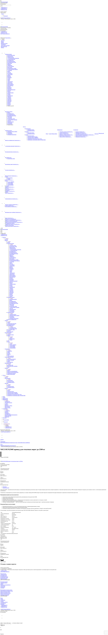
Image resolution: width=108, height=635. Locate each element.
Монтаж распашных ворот (5, 592)
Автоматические (3, 574)
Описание (5, 486)
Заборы (8, 322)
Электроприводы (12, 445)
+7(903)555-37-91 (3, 9)
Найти (2, 625)
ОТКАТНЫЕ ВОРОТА (4, 571)
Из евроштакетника (4, 576)
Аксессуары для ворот (11, 359)
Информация (7, 401)
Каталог (6, 239)
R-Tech (4, 445)
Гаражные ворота (12, 314)
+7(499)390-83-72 (4, 7)
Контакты (2, 604)
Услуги (6, 377)
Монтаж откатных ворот (5, 591)
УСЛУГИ (2, 587)
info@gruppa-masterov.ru (5, 17)
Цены (1, 598)
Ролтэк (10, 343)
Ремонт (8, 390)
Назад (7, 238)
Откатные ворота (12, 245)
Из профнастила (12, 327)
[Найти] (1, 6)
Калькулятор (7, 37)
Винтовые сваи (10, 365)
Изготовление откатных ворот (6, 589)
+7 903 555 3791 (3, 570)
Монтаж (8, 385)
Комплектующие (10, 334)
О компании (7, 410)
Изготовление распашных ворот (6, 590)
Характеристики (6, 487)
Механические (3, 573)
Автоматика (9, 350)
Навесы (8, 370)
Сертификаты (3, 603)
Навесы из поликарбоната (5, 584)
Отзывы (2, 601)
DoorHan (7, 445)
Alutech (10, 337)
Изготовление (10, 380)
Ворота (8, 242)
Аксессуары (2, 586)
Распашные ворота (13, 299)
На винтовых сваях (4, 577)
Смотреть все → (17, 140)
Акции (1, 599)
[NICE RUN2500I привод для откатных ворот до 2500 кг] (11, 461)
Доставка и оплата (4, 602)
